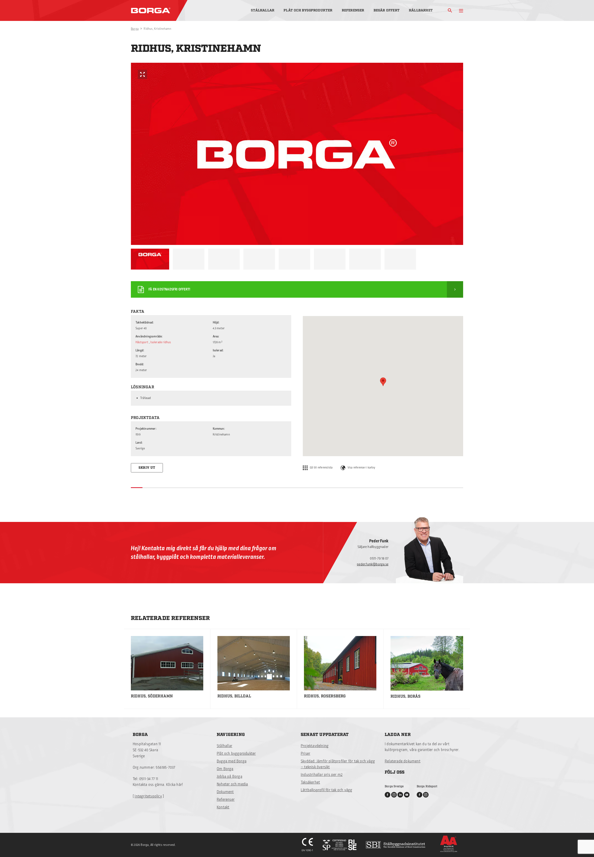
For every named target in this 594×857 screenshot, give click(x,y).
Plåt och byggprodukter (308, 10)
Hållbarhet (421, 10)
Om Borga (225, 769)
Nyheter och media (232, 784)
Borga (135, 29)
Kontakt (223, 807)
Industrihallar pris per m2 (321, 775)
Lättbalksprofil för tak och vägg (326, 790)
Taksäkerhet (310, 782)
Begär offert (387, 10)
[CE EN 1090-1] (307, 845)
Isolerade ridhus (160, 342)
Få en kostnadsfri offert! (169, 289)
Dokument (225, 792)
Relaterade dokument (402, 761)
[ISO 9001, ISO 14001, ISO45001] (340, 845)
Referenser (353, 10)
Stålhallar (262, 10)
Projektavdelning (315, 746)
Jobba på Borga (229, 776)
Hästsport (142, 342)
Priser (305, 753)
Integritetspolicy (148, 796)
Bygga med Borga (231, 761)
